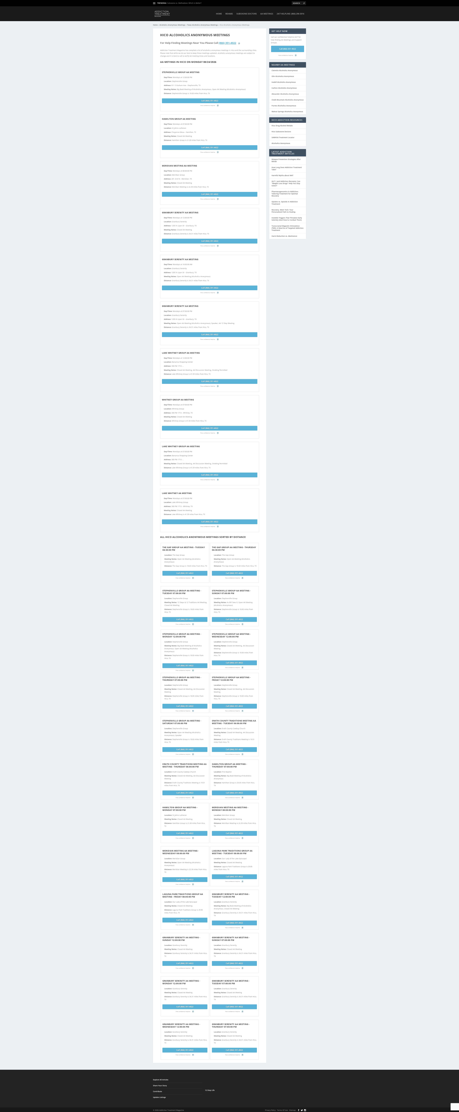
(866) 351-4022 (227, 43)
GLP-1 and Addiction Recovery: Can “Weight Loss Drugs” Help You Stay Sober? (286, 183)
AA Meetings (266, 14)
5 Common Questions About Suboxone (182, 3)
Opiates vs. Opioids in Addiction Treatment (285, 203)
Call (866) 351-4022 (209, 100)
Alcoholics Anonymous (281, 143)
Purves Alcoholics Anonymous (284, 106)
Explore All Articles (160, 1080)
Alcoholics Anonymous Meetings (172, 25)
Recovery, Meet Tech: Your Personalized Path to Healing (283, 211)
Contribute (157, 1091)
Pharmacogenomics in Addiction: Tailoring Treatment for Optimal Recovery (285, 193)
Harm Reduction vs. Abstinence (284, 236)
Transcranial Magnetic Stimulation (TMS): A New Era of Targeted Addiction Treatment (287, 228)
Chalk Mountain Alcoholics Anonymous (288, 100)
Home (219, 14)
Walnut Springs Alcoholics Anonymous (287, 111)
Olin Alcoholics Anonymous (283, 76)
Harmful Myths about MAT (282, 175)
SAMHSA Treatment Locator (283, 137)
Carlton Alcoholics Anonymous (284, 88)
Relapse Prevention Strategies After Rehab (286, 160)
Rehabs (229, 14)
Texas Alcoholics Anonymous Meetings (202, 25)
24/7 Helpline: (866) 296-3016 (290, 14)
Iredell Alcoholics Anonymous (284, 82)
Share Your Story (160, 1085)
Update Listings (159, 1097)
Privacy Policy (270, 1110)
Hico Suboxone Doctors (281, 131)
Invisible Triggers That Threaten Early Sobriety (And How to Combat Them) (287, 219)
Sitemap (292, 1110)
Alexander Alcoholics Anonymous (285, 94)
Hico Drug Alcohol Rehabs (282, 125)
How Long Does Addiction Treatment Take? (287, 168)
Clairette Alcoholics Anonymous (285, 70)
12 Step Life (210, 1090)
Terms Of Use (282, 1110)
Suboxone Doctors (246, 14)
